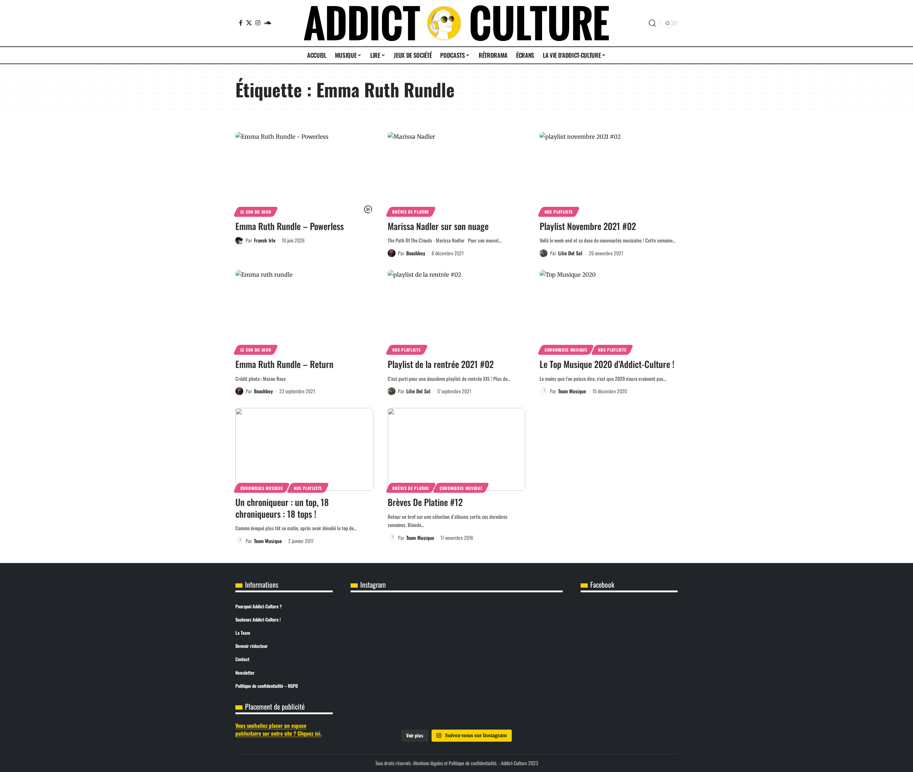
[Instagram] (258, 23)
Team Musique (572, 391)
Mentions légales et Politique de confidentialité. (455, 763)
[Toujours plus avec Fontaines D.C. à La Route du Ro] (385, 623)
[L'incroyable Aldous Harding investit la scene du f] (456, 663)
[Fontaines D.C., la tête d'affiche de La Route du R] (456, 623)
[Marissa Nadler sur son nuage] (457, 173)
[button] (652, 23)
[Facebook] (240, 23)
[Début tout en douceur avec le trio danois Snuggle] (528, 663)
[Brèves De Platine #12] (457, 449)
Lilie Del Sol (570, 253)
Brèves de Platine (410, 212)
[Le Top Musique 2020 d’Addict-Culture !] (609, 311)
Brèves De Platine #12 (425, 501)
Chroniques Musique (566, 350)
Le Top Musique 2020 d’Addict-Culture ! (607, 363)
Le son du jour (255, 212)
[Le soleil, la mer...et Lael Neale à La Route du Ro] (385, 704)
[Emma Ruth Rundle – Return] (304, 311)
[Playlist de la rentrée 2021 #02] (457, 311)
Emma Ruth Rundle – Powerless (289, 225)
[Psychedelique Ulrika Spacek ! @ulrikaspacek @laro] (385, 663)
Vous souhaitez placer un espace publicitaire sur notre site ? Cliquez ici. (278, 729)
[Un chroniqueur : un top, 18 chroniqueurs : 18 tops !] (304, 449)
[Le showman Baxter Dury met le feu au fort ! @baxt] (528, 704)
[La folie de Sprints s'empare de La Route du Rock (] (456, 704)
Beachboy (415, 253)
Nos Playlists (559, 212)
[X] (249, 23)
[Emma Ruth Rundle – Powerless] (304, 173)
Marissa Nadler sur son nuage (438, 225)
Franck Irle (264, 240)
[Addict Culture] (456, 23)
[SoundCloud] (267, 23)
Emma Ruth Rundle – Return (284, 363)
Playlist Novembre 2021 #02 (588, 225)
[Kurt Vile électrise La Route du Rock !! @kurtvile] (528, 623)
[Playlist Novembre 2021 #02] (609, 173)
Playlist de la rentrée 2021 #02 (441, 363)
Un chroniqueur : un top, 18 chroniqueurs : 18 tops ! (282, 507)
